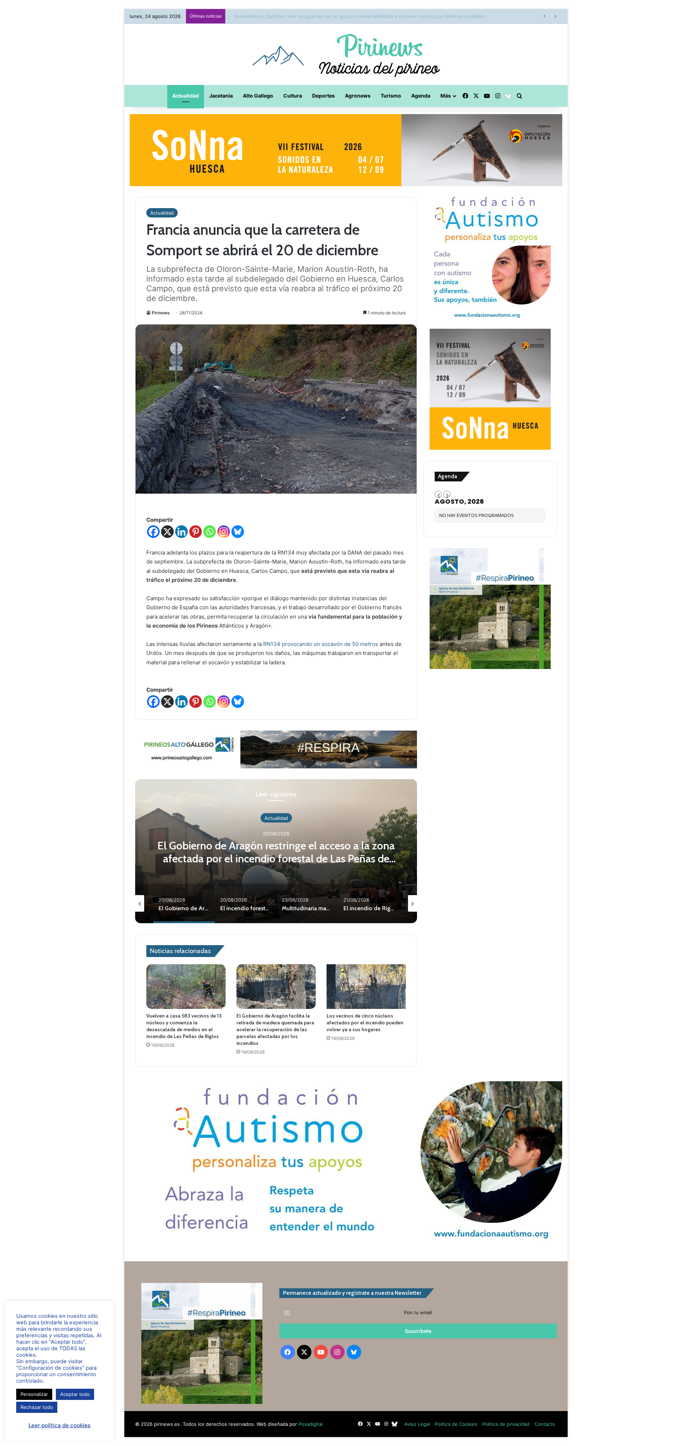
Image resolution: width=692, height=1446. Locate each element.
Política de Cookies (456, 1424)
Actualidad (185, 96)
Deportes (323, 96)
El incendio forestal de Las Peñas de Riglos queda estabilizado (276, 852)
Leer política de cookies (59, 1425)
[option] (276, 851)
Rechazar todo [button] (37, 1407)
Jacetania (221, 96)
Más (445, 96)
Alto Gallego (258, 96)
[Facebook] (153, 531)
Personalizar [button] (34, 1394)
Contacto (544, 1424)
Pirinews (161, 312)
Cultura (292, 96)
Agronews (358, 96)
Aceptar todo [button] (75, 1394)
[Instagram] (223, 531)
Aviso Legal (417, 1424)
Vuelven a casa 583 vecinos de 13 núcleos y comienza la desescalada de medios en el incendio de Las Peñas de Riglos (184, 1025)
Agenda (420, 96)
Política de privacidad (505, 1424)
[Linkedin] (181, 531)
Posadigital (310, 1424)
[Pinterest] (195, 531)
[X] (167, 531)
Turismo (391, 96)
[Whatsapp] (209, 531)
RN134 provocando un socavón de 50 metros (320, 644)
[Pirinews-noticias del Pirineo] (346, 54)
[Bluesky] (237, 531)
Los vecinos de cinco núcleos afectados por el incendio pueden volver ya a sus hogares (365, 1022)
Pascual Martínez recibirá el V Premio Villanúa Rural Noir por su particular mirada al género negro (337, 16)
